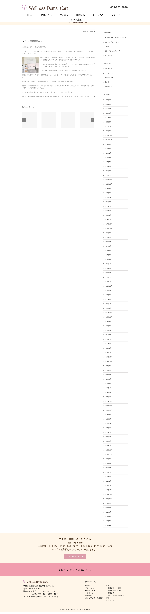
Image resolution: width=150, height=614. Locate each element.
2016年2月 (108, 308)
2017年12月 (108, 224)
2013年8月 (108, 419)
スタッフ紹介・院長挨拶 (94, 598)
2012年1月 (108, 485)
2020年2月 (108, 126)
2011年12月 (108, 490)
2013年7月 (108, 423)
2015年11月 (108, 317)
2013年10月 (108, 410)
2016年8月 (108, 295)
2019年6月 (108, 149)
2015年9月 (108, 321)
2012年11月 (108, 450)
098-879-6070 (119, 7)
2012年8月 (108, 463)
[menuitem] (31, 15)
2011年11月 (108, 494)
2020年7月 (108, 113)
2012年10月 (108, 454)
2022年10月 (108, 100)
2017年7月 (108, 246)
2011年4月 (108, 525)
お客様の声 (108, 69)
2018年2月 (108, 215)
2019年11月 (108, 135)
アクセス (90, 593)
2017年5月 (108, 255)
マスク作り (108, 55)
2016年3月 (108, 304)
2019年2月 (108, 166)
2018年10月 (108, 184)
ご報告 (107, 46)
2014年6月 (108, 383)
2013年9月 (108, 414)
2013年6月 (108, 428)
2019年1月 (108, 171)
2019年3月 (108, 162)
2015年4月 (108, 339)
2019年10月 (108, 140)
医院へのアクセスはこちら (75, 569)
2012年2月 (108, 481)
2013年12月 (108, 401)
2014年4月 (108, 388)
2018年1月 (108, 219)
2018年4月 (108, 206)
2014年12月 (108, 357)
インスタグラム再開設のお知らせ (115, 38)
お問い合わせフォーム (116, 595)
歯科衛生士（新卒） (115, 588)
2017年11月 (108, 228)
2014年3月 (108, 392)
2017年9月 (108, 237)
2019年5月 (108, 153)
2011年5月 (108, 521)
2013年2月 (108, 446)
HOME (87, 586)
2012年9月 (108, 459)
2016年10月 (108, 286)
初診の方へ (89, 588)
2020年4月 (108, 118)
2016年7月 (108, 299)
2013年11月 (108, 406)
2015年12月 (108, 313)
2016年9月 (108, 290)
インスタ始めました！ (112, 42)
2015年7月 (108, 330)
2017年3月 (108, 264)
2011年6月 (108, 516)
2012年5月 (108, 468)
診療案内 (88, 595)
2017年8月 (108, 242)
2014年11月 (108, 361)
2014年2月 (108, 397)
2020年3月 (108, 122)
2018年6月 (108, 202)
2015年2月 (108, 348)
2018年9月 (108, 188)
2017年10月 (108, 233)
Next (91, 31)
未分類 (107, 82)
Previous (85, 31)
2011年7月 (108, 512)
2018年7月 (108, 197)
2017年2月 (108, 268)
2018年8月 (108, 193)
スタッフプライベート (112, 73)
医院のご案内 (90, 590)
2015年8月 (108, 326)
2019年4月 (108, 157)
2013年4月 (108, 437)
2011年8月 (108, 508)
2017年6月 (108, 251)
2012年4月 (108, 472)
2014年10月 (108, 366)
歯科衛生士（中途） (115, 590)
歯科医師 (111, 593)
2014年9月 (108, 370)
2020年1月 (108, 131)
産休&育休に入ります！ (112, 51)
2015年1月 (108, 352)
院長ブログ (108, 86)
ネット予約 (110, 600)
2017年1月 (108, 273)
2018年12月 (108, 175)
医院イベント (109, 77)
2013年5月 (108, 432)
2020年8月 (108, 109)
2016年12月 (108, 277)
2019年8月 (108, 144)
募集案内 (109, 586)
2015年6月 (108, 335)
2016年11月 (108, 281)
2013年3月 (108, 441)
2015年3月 (108, 344)
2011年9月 (108, 503)
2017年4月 (108, 259)
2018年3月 (108, 211)
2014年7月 (108, 379)
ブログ (108, 598)
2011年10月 (108, 499)
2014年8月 (108, 375)
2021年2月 (108, 104)
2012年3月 (108, 477)
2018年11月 (108, 180)
